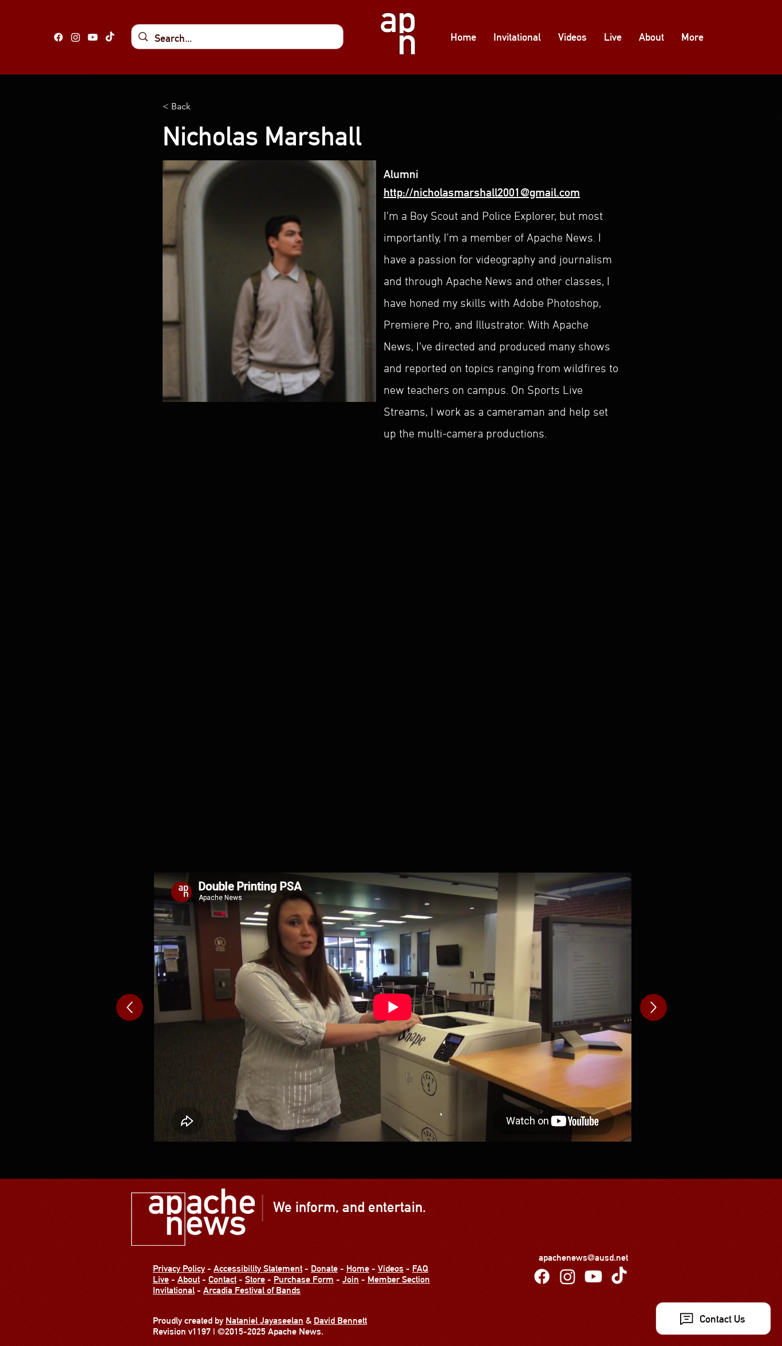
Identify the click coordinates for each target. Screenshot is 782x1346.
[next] (129, 1007)
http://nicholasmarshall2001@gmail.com (482, 192)
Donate (324, 1268)
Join (350, 1279)
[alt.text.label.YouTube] (92, 37)
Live (161, 1279)
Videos (391, 1268)
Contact (222, 1279)
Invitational (174, 1290)
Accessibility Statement (258, 1268)
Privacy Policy (179, 1268)
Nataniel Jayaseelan (264, 1320)
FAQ (420, 1268)
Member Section (399, 1279)
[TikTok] (110, 37)
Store (255, 1279)
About (188, 1279)
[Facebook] (58, 37)
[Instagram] (75, 37)
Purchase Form (304, 1279)
